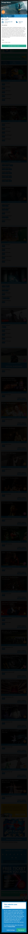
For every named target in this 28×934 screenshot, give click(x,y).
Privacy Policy (11, 926)
